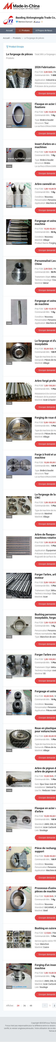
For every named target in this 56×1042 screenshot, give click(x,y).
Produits (26, 30)
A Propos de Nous (44, 30)
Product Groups (16, 46)
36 (24, 1005)
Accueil (9, 30)
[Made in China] (22, 5)
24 (18, 1005)
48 (31, 1005)
